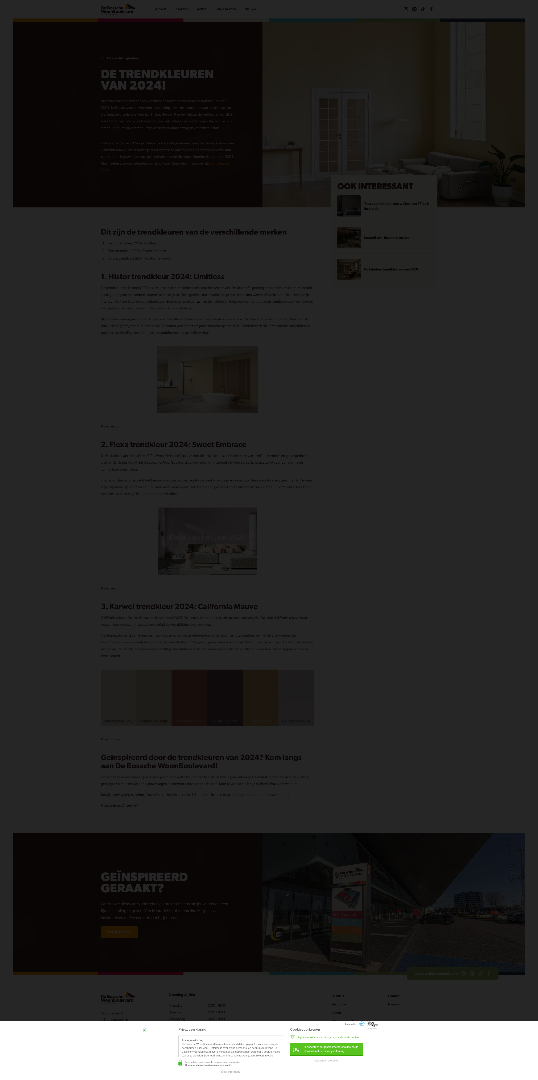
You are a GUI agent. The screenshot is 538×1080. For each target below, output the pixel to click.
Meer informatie (230, 1071)
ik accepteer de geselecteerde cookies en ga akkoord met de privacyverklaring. (325, 1049)
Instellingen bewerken (326, 1060)
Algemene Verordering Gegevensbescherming (208, 1065)
